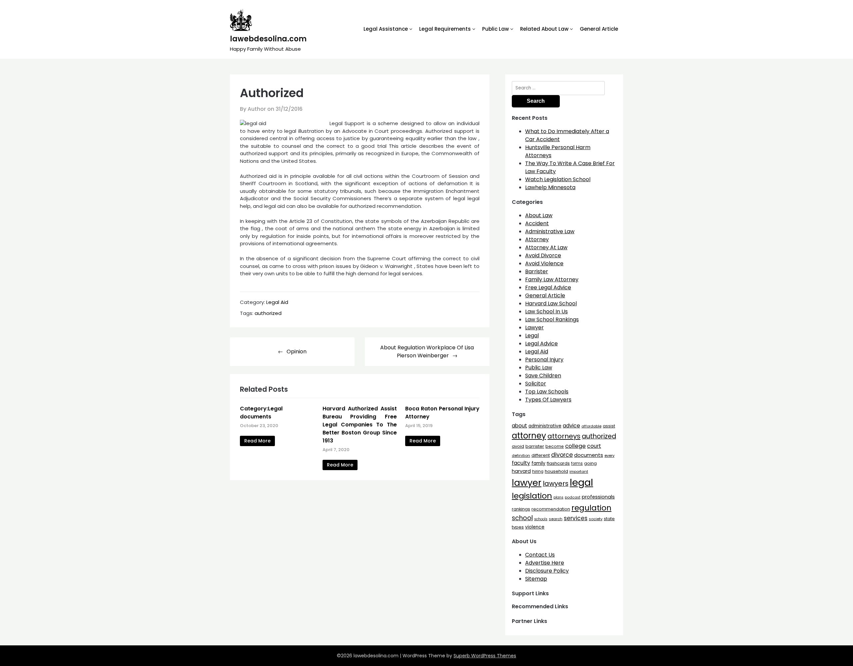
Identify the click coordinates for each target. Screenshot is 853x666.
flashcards (558, 463)
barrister (534, 446)
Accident (537, 223)
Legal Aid (277, 302)
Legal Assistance (386, 28)
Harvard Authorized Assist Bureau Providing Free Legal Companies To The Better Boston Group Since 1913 (360, 424)
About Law (538, 215)
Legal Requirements (445, 28)
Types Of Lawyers (548, 399)
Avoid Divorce (543, 255)
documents (588, 454)
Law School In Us (546, 311)
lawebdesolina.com (268, 39)
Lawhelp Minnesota (550, 187)
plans (558, 497)
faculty (521, 463)
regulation (591, 507)
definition (521, 455)
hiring (537, 471)
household (556, 471)
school (522, 518)
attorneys (563, 436)
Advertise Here (544, 563)
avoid (518, 446)
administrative (544, 425)
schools (540, 519)
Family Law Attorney (551, 279)
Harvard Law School (551, 303)
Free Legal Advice (548, 287)
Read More (257, 440)
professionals (598, 496)
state (609, 519)
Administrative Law (549, 231)
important (578, 471)
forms (577, 463)
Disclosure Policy (547, 571)
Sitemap (536, 579)
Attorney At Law (546, 247)
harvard (521, 471)
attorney (529, 435)
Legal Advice (541, 343)
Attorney (537, 239)
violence (534, 527)
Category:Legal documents (261, 412)
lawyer (526, 482)
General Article (599, 28)
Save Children (543, 375)
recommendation (550, 509)
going (590, 463)
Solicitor (535, 383)
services (575, 518)
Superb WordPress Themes (484, 655)
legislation (532, 495)
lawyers (555, 483)
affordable (591, 426)
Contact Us (540, 555)
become (554, 446)
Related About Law (544, 28)
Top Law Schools (546, 391)
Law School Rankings (552, 319)
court (594, 446)
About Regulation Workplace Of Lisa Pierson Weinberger (427, 351)
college (575, 446)
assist (609, 426)
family (538, 463)
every (609, 455)
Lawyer (534, 327)
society (595, 519)
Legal (532, 335)
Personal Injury (544, 359)
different (540, 455)
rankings (521, 509)
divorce (562, 455)
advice (571, 425)
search (555, 519)
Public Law (495, 28)
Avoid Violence (544, 263)
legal (581, 482)
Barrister (536, 271)
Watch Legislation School (557, 179)
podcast (572, 497)
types (518, 527)
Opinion (297, 351)
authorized (268, 313)
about (519, 425)
